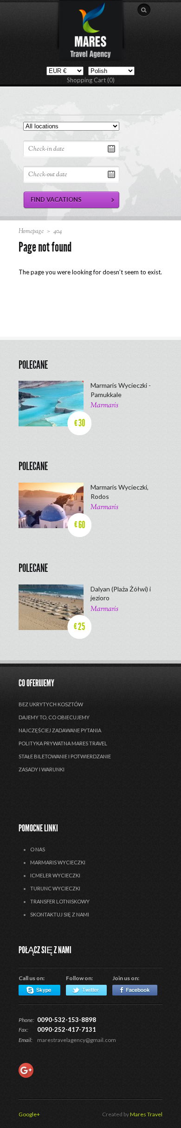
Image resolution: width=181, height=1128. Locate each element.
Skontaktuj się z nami (59, 914)
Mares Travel (146, 1114)
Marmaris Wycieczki (57, 862)
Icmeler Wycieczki (55, 875)
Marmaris (104, 406)
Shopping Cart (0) (91, 80)
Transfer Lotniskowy (60, 901)
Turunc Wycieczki (55, 888)
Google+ (29, 1114)
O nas (37, 849)
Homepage (31, 231)
